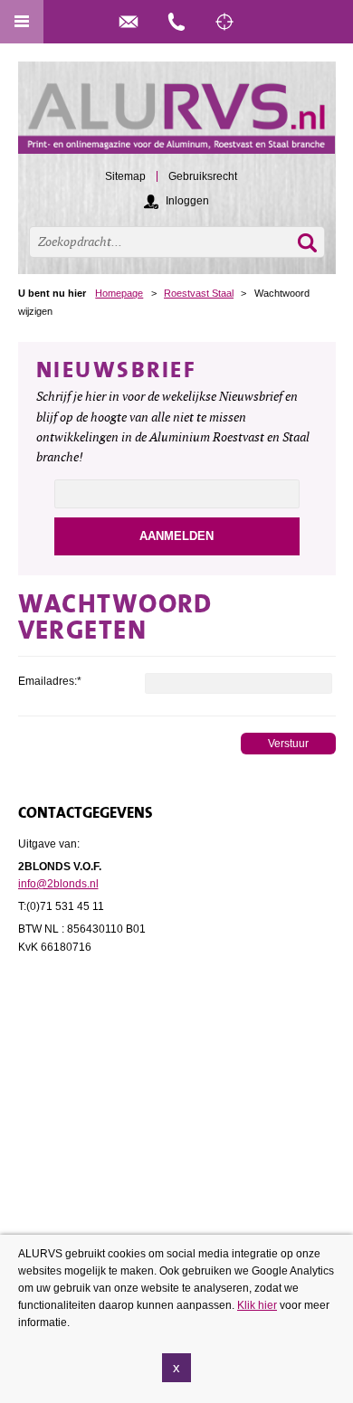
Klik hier (257, 1305)
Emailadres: (49, 681)
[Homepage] (177, 116)
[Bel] (176, 21)
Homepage (119, 293)
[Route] (224, 21)
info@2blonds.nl (58, 883)
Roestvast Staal (199, 293)
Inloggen (187, 200)
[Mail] (128, 21)
